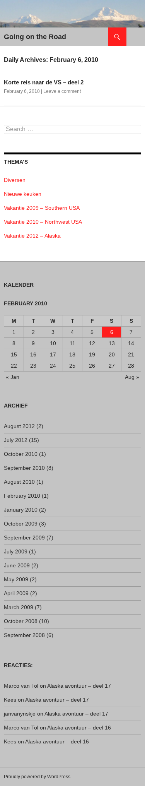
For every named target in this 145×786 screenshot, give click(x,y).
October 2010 (21, 454)
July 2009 (15, 551)
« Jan (12, 377)
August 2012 (19, 426)
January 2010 (21, 510)
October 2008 (21, 621)
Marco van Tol (21, 686)
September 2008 (24, 635)
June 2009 (17, 565)
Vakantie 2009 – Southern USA (42, 208)
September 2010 (24, 468)
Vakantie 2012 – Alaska (32, 236)
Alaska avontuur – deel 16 (79, 727)
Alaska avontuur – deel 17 (79, 686)
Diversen (15, 180)
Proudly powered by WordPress (37, 776)
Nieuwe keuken (22, 194)
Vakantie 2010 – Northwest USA (43, 222)
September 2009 (24, 537)
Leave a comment (62, 91)
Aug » (132, 377)
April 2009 (16, 593)
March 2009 (18, 607)
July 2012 (15, 440)
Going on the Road (35, 37)
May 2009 (16, 579)
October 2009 (21, 524)
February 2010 (22, 496)
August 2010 (19, 482)
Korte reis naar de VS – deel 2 (44, 82)
